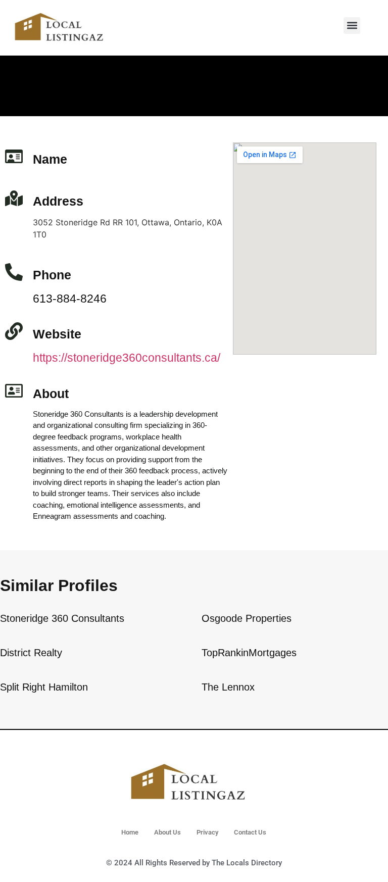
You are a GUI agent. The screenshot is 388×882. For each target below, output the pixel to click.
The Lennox (228, 687)
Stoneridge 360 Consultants (62, 618)
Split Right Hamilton (44, 687)
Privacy (207, 832)
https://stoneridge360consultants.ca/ (126, 357)
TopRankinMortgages (249, 652)
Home (129, 832)
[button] (352, 25)
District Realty (31, 652)
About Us (167, 832)
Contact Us (250, 832)
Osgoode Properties (247, 618)
